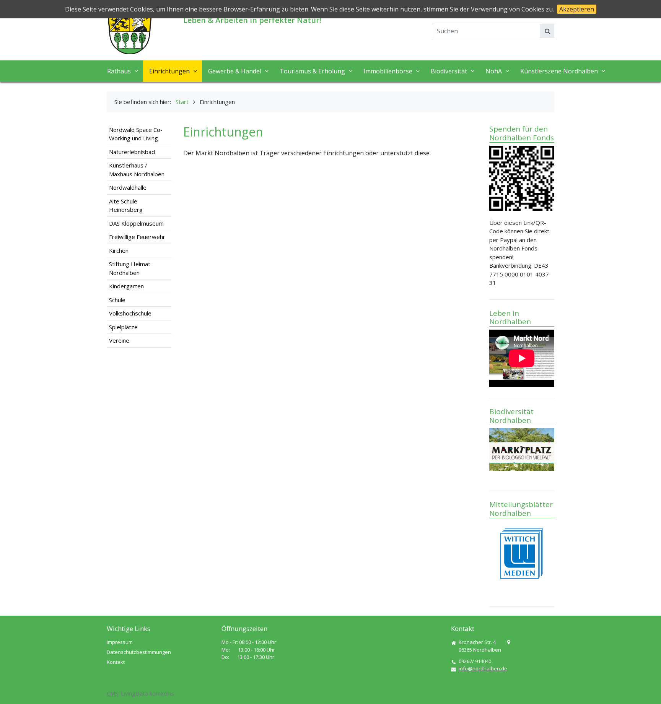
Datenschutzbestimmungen (139, 652)
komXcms (162, 693)
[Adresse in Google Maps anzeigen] (508, 642)
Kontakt (116, 661)
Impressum (120, 642)
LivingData (134, 693)
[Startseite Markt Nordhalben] (130, 32)
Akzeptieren (576, 9)
